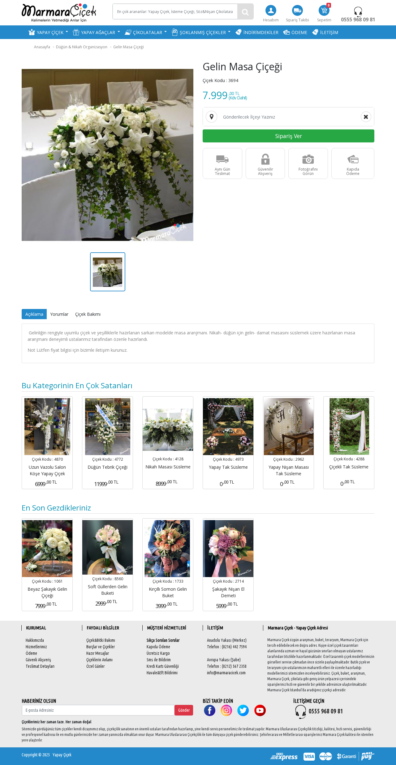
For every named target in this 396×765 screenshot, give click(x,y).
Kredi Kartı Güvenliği (163, 666)
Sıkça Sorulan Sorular (163, 640)
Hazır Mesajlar (97, 653)
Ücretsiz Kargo (158, 653)
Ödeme (31, 653)
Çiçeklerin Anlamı (99, 659)
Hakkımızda (35, 640)
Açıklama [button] (34, 314)
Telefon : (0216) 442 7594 (227, 646)
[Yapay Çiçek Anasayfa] (59, 12)
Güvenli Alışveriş (38, 659)
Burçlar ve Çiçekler (100, 646)
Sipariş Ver (288, 136)
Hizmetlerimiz (36, 646)
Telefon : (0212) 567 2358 (227, 666)
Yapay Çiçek (62, 754)
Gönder (184, 710)
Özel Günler (95, 666)
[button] (48, 32)
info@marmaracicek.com (226, 672)
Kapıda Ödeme (158, 646)
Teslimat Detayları (40, 666)
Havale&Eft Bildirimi (162, 672)
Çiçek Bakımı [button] (88, 314)
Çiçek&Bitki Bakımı (100, 640)
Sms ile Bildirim (159, 659)
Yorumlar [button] (59, 314)
